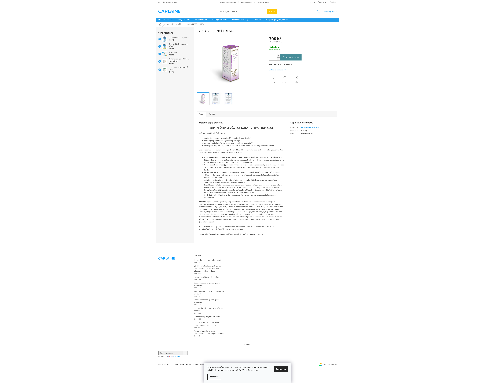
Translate (176, 356)
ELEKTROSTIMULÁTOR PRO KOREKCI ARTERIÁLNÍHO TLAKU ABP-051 (208, 324)
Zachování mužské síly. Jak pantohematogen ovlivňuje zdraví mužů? (209, 332)
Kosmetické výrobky (310, 127)
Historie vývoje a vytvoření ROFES (207, 317)
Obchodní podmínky (228, 2)
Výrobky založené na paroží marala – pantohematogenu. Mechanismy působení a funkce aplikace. (208, 268)
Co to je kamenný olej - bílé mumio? (207, 260)
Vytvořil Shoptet (330, 364)
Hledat (272, 11)
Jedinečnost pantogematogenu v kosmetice (207, 301)
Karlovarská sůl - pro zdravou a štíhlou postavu (208, 309)
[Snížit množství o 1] (278, 58)
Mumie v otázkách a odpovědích (206, 277)
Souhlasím (281, 369)
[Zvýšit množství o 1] (278, 55)
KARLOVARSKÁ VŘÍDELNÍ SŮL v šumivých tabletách (209, 292)
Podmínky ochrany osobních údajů (255, 2)
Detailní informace (276, 70)
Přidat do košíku (292, 57)
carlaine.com (247, 344)
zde (256, 370)
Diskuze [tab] (212, 114)
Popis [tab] (201, 114)
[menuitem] (165, 20)
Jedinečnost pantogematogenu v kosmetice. (207, 284)
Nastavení (214, 376)
